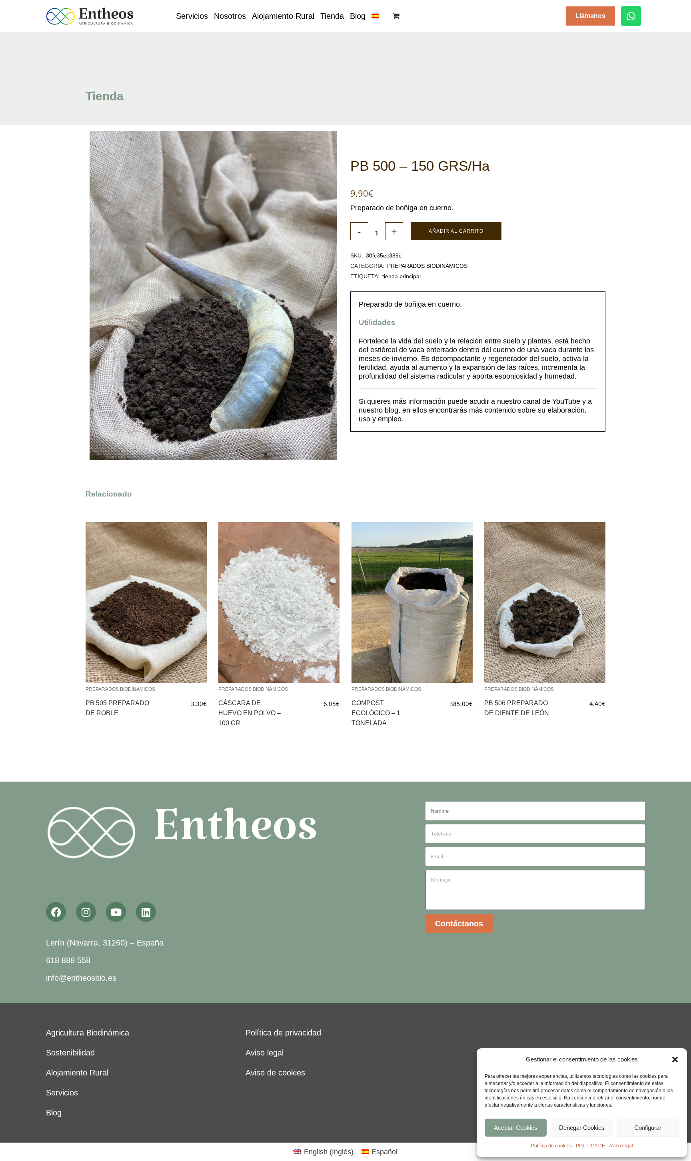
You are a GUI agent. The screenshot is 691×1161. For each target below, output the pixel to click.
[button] (675, 1059)
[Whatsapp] (631, 16)
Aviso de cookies (275, 1072)
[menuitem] (375, 16)
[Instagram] (86, 912)
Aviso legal (621, 1146)
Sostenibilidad (70, 1052)
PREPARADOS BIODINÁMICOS (427, 266)
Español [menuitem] (384, 1152)
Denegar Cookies (582, 1127)
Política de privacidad (283, 1032)
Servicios (192, 16)
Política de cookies (551, 1146)
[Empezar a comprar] (397, 16)
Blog (357, 16)
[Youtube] (116, 912)
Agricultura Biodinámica (87, 1032)
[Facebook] (56, 912)
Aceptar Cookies (515, 1127)
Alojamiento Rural (283, 16)
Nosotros (230, 16)
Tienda (332, 16)
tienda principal (401, 276)
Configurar (647, 1127)
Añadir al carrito (456, 231)
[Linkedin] (146, 912)
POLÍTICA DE (590, 1146)
